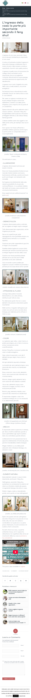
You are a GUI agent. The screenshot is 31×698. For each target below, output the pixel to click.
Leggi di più (22, 696)
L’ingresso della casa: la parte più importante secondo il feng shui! (14, 29)
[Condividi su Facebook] (5, 581)
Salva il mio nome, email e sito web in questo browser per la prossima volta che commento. (14, 662)
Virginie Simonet (24, 571)
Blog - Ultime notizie (8, 8)
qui (7, 195)
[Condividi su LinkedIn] (20, 581)
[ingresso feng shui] (15, 47)
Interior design (6, 38)
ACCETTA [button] (16, 696)
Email (22, 650)
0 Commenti (14, 571)
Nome (22, 645)
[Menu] (28, 3)
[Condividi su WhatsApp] (15, 581)
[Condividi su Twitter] (10, 581)
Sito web (22, 656)
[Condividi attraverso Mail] (26, 581)
